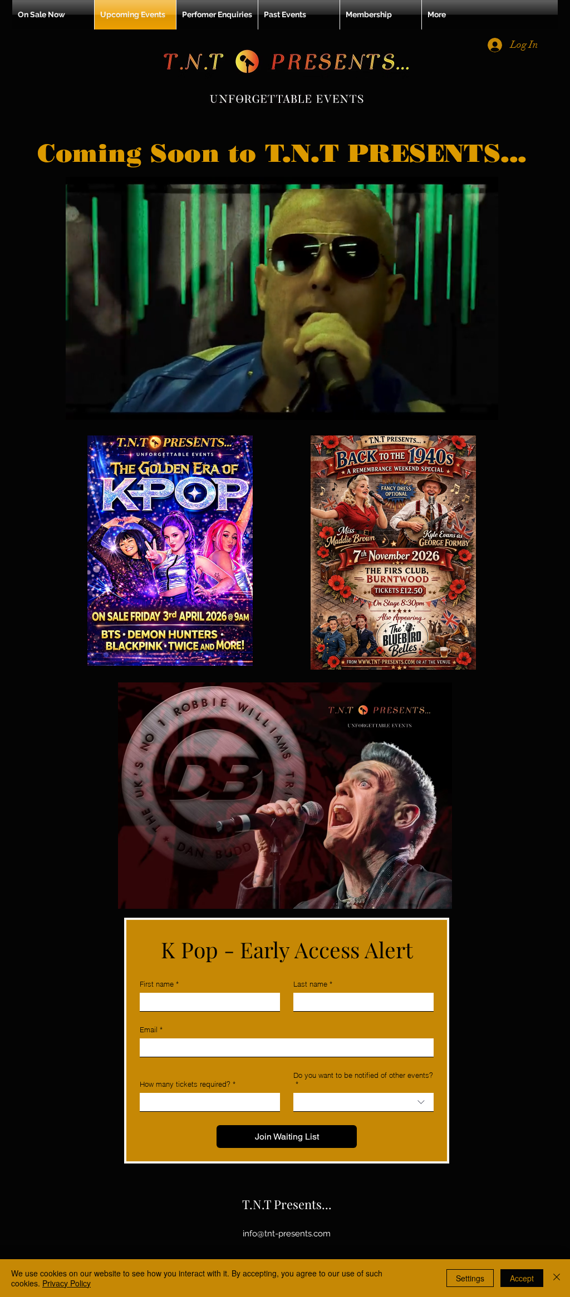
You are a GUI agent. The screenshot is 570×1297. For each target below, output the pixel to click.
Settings (470, 1278)
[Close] (556, 1278)
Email (151, 1029)
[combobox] (363, 1102)
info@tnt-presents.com (287, 1234)
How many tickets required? (187, 1084)
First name (159, 983)
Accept (522, 1278)
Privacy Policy (66, 1283)
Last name (312, 983)
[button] (484, 407)
